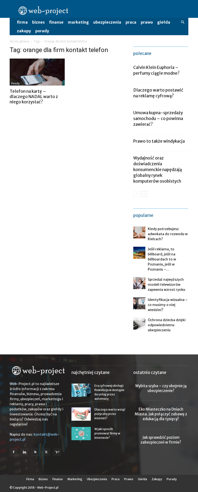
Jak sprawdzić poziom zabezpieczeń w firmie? (161, 440)
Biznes (38, 22)
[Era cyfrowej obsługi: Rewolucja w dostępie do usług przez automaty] (81, 390)
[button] (182, 22)
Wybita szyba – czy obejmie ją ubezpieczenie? (161, 388)
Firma (22, 22)
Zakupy (24, 30)
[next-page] (144, 194)
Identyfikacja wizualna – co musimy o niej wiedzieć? (168, 305)
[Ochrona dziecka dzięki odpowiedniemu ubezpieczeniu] (139, 324)
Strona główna (19, 41)
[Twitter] (46, 452)
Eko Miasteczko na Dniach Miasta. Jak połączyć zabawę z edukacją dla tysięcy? (161, 414)
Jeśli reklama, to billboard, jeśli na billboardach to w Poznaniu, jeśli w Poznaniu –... (162, 259)
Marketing (78, 22)
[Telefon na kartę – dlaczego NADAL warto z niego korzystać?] (37, 72)
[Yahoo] (57, 452)
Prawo (147, 22)
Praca (131, 22)
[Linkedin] (24, 452)
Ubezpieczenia (107, 22)
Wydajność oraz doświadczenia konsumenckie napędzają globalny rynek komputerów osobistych (157, 169)
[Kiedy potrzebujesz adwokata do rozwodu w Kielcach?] (139, 232)
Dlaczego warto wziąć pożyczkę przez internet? (109, 414)
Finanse (56, 22)
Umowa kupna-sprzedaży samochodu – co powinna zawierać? (158, 118)
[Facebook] (13, 452)
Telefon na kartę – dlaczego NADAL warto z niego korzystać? (34, 97)
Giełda (163, 22)
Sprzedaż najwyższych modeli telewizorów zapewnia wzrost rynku (166, 284)
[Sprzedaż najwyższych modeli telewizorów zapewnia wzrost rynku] (139, 283)
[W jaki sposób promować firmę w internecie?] (81, 433)
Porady (42, 30)
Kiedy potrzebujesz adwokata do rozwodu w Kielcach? (168, 234)
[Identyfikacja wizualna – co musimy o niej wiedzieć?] (139, 303)
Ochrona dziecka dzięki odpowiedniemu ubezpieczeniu (166, 325)
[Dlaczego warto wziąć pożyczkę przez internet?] (81, 414)
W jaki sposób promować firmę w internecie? (107, 433)
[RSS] (35, 452)
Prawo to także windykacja (159, 141)
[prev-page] (136, 194)
